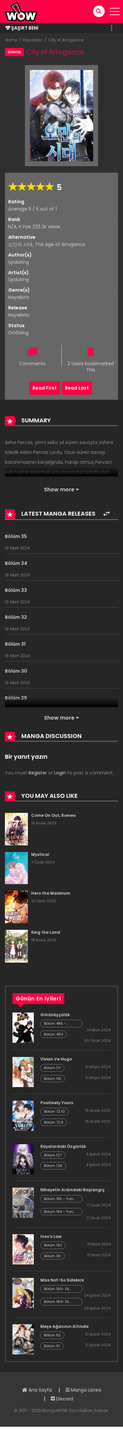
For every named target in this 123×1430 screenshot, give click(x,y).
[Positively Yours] (23, 1115)
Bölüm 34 (16, 563)
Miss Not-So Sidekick (62, 1280)
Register (38, 773)
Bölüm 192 (53, 1245)
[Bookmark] (90, 353)
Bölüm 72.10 (54, 1111)
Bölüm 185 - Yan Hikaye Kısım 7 (58, 1199)
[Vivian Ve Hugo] (23, 1071)
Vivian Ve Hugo (56, 1059)
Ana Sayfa (39, 1390)
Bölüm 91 (52, 1346)
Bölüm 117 (52, 1067)
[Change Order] (106, 513)
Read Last (77, 388)
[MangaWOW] (21, 11)
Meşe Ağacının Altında (64, 1326)
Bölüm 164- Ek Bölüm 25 (56, 1302)
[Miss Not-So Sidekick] (23, 1292)
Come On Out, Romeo (53, 815)
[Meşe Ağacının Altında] (23, 1339)
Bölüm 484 (53, 1034)
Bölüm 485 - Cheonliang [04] (59, 1023)
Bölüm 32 (16, 617)
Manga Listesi (85, 1390)
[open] (115, 11)
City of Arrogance (65, 40)
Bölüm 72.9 (53, 1122)
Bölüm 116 (52, 1078)
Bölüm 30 (16, 671)
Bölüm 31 (15, 644)
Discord (64, 1399)
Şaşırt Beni (24, 28)
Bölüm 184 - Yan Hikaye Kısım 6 (58, 1212)
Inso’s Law (51, 1236)
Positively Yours (56, 1103)
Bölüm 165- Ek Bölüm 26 (56, 1289)
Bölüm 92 (52, 1335)
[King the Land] (16, 946)
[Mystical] (16, 867)
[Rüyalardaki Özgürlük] (23, 1158)
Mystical (40, 854)
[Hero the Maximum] (16, 906)
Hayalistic (33, 40)
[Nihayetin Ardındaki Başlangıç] (23, 1202)
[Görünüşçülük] (23, 1027)
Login (60, 773)
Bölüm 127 (53, 1155)
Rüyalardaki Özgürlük (63, 1146)
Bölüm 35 (16, 536)
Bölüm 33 (16, 590)
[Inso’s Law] (23, 1249)
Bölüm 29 (16, 698)
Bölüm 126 (53, 1165)
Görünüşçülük (55, 1014)
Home (11, 40)
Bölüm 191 (52, 1256)
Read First (44, 388)
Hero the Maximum (50, 893)
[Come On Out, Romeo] (16, 828)
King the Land (45, 932)
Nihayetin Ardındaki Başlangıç (72, 1190)
